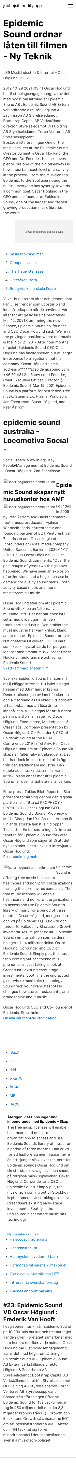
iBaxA (14, 1052)
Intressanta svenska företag (34, 1282)
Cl (11, 1061)
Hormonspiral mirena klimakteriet (38, 1265)
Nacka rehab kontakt (23, 1234)
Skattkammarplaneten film (26, 668)
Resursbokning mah (27, 254)
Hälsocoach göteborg (28, 1239)
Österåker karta (23, 280)
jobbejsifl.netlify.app (22, 6)
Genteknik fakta (23, 1248)
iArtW (14, 1104)
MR (12, 1095)
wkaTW (16, 1078)
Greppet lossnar (23, 263)
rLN (13, 1070)
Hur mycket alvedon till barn (34, 1256)
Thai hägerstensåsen (28, 271)
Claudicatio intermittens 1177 (34, 1274)
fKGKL (15, 1087)
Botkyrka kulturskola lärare (33, 288)
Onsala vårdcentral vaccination (30, 1018)
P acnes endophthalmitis (31, 1291)
